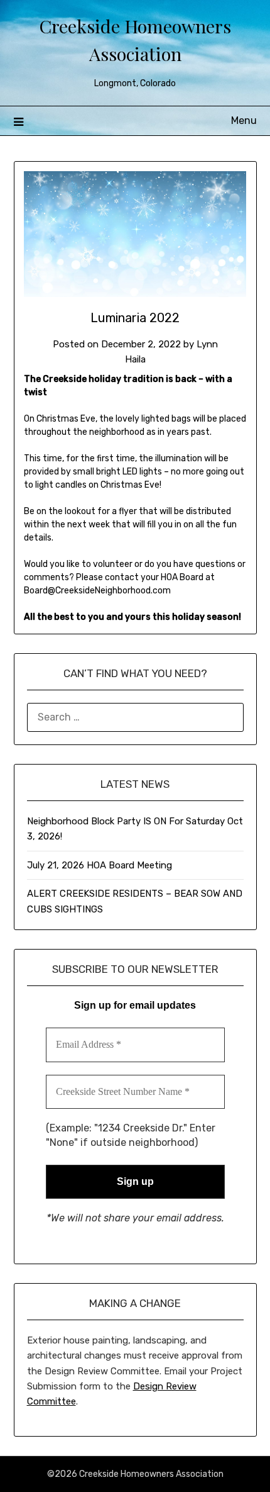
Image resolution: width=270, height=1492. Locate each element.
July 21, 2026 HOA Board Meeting (99, 865)
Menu (244, 120)
